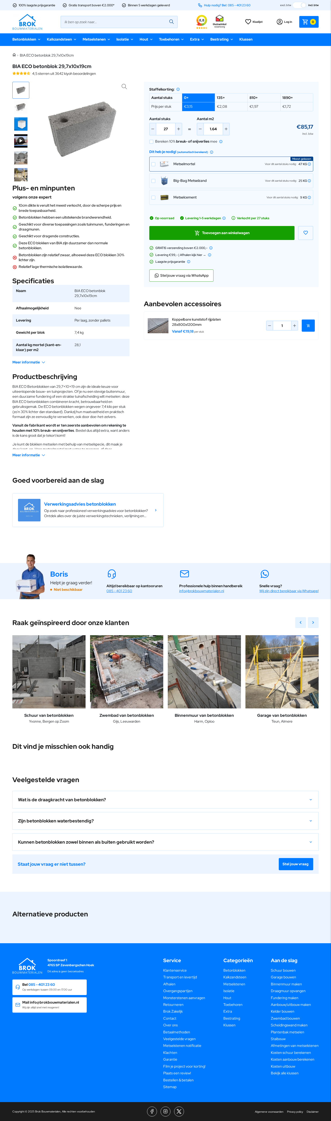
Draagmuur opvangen (288, 991)
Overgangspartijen (178, 991)
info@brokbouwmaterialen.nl (201, 591)
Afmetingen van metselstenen (295, 1045)
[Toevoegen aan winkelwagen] (308, 326)
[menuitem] (184, 970)
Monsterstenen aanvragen (184, 997)
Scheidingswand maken (289, 1025)
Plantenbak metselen (287, 1032)
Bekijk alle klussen (285, 1073)
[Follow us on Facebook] (152, 1111)
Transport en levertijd (180, 977)
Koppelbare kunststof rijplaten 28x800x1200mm (196, 322)
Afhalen (169, 984)
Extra (195, 39)
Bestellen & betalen (178, 1080)
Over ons (170, 1025)
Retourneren (173, 1004)
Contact (169, 1018)
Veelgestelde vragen (179, 1039)
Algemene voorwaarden (269, 1112)
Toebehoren (169, 39)
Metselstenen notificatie (182, 1045)
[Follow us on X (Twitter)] (179, 1111)
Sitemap (170, 1086)
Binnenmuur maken (286, 984)
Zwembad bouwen (285, 1018)
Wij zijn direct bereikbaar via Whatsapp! (289, 591)
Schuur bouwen (283, 970)
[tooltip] (178, 89)
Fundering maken (284, 997)
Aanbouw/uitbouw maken (291, 1004)
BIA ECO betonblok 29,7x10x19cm (47, 55)
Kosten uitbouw (283, 1066)
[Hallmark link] (219, 22)
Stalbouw (278, 1039)
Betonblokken (24, 39)
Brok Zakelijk (173, 1011)
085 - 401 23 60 (119, 591)
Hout (144, 39)
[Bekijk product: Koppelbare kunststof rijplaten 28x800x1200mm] (158, 325)
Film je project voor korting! (184, 1066)
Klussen (245, 39)
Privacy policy (295, 1112)
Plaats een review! (177, 1073)
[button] (20, 90)
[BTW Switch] (299, 5)
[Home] (14, 55)
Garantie (170, 1059)
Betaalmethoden (176, 1032)
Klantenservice (175, 970)
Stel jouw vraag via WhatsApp (184, 275)
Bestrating (219, 39)
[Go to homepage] (27, 22)
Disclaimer (313, 1112)
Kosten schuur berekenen (291, 1052)
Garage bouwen (283, 977)
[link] (88, 510)
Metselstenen (94, 39)
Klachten (170, 1052)
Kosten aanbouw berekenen (292, 1059)
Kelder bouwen (282, 1011)
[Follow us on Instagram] (165, 1111)
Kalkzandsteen (59, 39)
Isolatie (122, 39)
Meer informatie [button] (26, 362)
